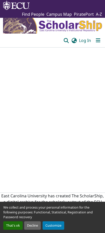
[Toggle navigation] (98, 40)
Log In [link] (85, 40)
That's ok (13, 225)
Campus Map (59, 14)
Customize (53, 225)
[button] (66, 40)
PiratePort (84, 14)
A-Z (99, 14)
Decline (32, 225)
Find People (33, 14)
